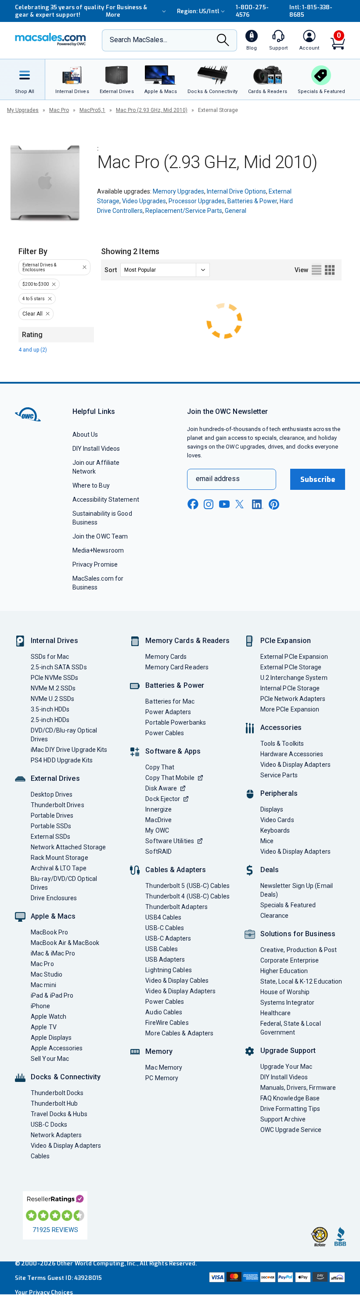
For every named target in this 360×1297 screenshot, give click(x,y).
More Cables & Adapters (179, 1033)
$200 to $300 (35, 284)
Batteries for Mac (169, 701)
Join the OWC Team (100, 536)
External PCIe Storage (291, 667)
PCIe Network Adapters (293, 698)
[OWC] (50, 40)
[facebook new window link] (192, 504)
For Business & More (126, 11)
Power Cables (164, 733)
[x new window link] (241, 504)
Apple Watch (48, 1016)
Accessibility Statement (105, 499)
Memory (159, 1051)
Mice (267, 840)
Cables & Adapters (175, 870)
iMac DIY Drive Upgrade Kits (69, 749)
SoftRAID (158, 851)
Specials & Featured (288, 905)
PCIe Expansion (285, 640)
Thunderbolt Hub (54, 1103)
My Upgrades (23, 110)
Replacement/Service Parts (183, 210)
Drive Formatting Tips (290, 1108)
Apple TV (44, 1027)
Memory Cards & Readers (187, 640)
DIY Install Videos (96, 448)
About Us (85, 434)
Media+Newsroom (98, 550)
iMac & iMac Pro (53, 953)
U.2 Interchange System (294, 677)
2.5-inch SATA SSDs (59, 667)
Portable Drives (52, 815)
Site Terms (30, 1278)
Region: (198, 11)
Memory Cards (166, 656)
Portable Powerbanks (175, 722)
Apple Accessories (57, 1048)
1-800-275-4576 (252, 11)
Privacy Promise (95, 564)
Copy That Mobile (169, 777)
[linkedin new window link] (257, 504)
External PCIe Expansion (294, 656)
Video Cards (277, 819)
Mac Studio (46, 974)
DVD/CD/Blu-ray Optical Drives (64, 735)
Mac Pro (59, 110)
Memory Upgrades (178, 191)
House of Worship (285, 991)
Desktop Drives (51, 794)
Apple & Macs (53, 916)
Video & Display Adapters (66, 1145)
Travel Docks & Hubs (59, 1113)
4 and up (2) (32, 350)
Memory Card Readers (177, 667)
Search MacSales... (138, 40)
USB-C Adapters (168, 938)
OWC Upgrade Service (291, 1129)
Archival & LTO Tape (58, 868)
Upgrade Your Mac (286, 1066)
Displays (272, 809)
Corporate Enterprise (289, 960)
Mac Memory (163, 1067)
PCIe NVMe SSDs (54, 677)
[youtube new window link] (224, 504)
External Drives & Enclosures (39, 267)
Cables (40, 1156)
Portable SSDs (51, 826)
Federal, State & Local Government (290, 1028)
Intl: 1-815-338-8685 (310, 11)
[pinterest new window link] (274, 504)
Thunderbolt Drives (57, 804)
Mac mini (43, 984)
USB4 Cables (163, 917)
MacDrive (158, 819)
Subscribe (317, 479)
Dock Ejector (162, 798)
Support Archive (283, 1119)
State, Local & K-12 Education (301, 981)
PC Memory (161, 1077)
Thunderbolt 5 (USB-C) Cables (187, 885)
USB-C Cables (164, 927)
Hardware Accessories (292, 754)
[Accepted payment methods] (276, 1278)
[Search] (223, 40)
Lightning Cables (168, 970)
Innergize (158, 809)
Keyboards (275, 830)
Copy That (159, 767)
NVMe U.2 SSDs (52, 698)
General (235, 210)
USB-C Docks (49, 1124)
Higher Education (284, 970)
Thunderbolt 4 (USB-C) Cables (187, 896)
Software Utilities (169, 840)
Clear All (32, 314)
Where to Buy (91, 485)
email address (218, 478)
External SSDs (50, 836)
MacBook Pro (49, 932)
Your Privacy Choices (44, 1292)
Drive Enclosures (54, 898)
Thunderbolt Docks (57, 1092)
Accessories (281, 727)
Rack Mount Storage (59, 857)
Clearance (274, 915)
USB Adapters (165, 959)
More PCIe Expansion (290, 709)
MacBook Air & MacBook (65, 942)
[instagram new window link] (208, 504)
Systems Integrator (287, 1002)
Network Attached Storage (68, 847)
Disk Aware (161, 788)
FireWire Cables (166, 1022)
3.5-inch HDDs (50, 709)
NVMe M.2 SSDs (53, 688)
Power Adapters (168, 711)
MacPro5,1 (92, 110)
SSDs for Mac (50, 656)
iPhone (40, 1006)
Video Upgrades (144, 201)
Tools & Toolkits (282, 743)
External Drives (55, 778)
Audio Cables (163, 1012)
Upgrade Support (288, 1050)
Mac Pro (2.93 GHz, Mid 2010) (151, 110)
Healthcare (275, 1013)
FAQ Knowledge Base (290, 1098)
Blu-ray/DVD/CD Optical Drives (64, 883)
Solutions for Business (297, 934)
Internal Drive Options (236, 191)
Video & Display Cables (177, 980)
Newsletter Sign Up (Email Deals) (296, 890)
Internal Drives (54, 640)
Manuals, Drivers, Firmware (298, 1087)
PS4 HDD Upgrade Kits (62, 760)
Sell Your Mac (50, 1058)
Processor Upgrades (197, 201)
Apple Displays (51, 1037)
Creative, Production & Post (298, 949)
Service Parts (279, 775)
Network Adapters (56, 1135)
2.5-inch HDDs (50, 719)
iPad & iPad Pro (52, 995)
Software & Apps (173, 751)
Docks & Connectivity (66, 1077)
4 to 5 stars (33, 298)
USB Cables (161, 948)
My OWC (157, 830)
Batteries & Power (252, 201)
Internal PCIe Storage (290, 688)
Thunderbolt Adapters (176, 906)
